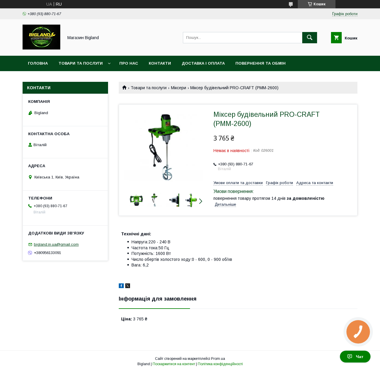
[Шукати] (309, 37)
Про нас (128, 63)
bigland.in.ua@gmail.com (56, 244)
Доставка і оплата (203, 63)
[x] (127, 286)
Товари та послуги (80, 63)
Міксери (178, 87)
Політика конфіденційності (220, 364)
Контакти (160, 63)
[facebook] (121, 286)
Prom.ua (218, 359)
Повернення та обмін (260, 63)
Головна (38, 63)
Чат (359, 356)
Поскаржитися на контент (174, 364)
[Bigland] (41, 48)
